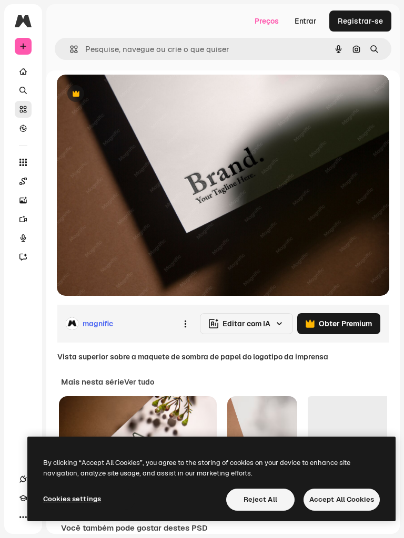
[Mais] (23, 517)
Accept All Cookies (341, 499)
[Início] (23, 71)
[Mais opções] (185, 323)
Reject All (260, 499)
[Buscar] (23, 90)
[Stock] (23, 109)
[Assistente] (23, 257)
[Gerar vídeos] (23, 219)
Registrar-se (360, 21)
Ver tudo (139, 382)
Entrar (306, 21)
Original (124, 94)
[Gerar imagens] (23, 200)
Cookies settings (72, 498)
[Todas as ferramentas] (23, 162)
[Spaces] (23, 181)
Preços (267, 21)
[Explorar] (23, 128)
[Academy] (23, 498)
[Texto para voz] (23, 238)
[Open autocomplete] (69, 49)
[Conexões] (23, 479)
